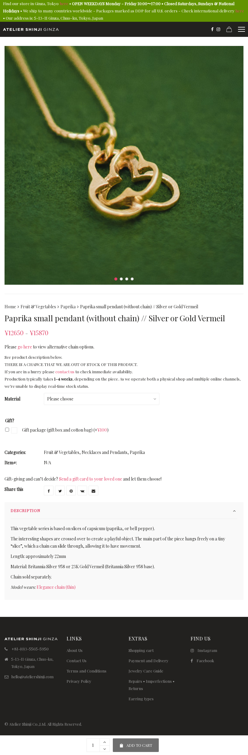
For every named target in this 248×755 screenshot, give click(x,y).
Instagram (207, 650)
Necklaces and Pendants (104, 452)
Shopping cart (141, 650)
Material (12, 399)
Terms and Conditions (86, 670)
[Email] (93, 490)
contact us (64, 371)
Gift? (9, 420)
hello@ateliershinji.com (32, 676)
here (64, 3)
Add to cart (135, 743)
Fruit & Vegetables (38, 306)
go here (25, 347)
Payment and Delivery (148, 660)
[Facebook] (212, 29)
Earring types (141, 698)
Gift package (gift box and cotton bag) (65, 430)
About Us (75, 650)
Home (10, 306)
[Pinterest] (71, 490)
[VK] (82, 490)
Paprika (68, 306)
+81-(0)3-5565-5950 (30, 648)
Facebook (205, 660)
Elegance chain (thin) (56, 587)
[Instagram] (218, 29)
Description (26, 510)
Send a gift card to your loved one (90, 479)
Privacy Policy (79, 681)
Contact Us (76, 660)
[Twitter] (60, 490)
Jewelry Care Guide (146, 670)
